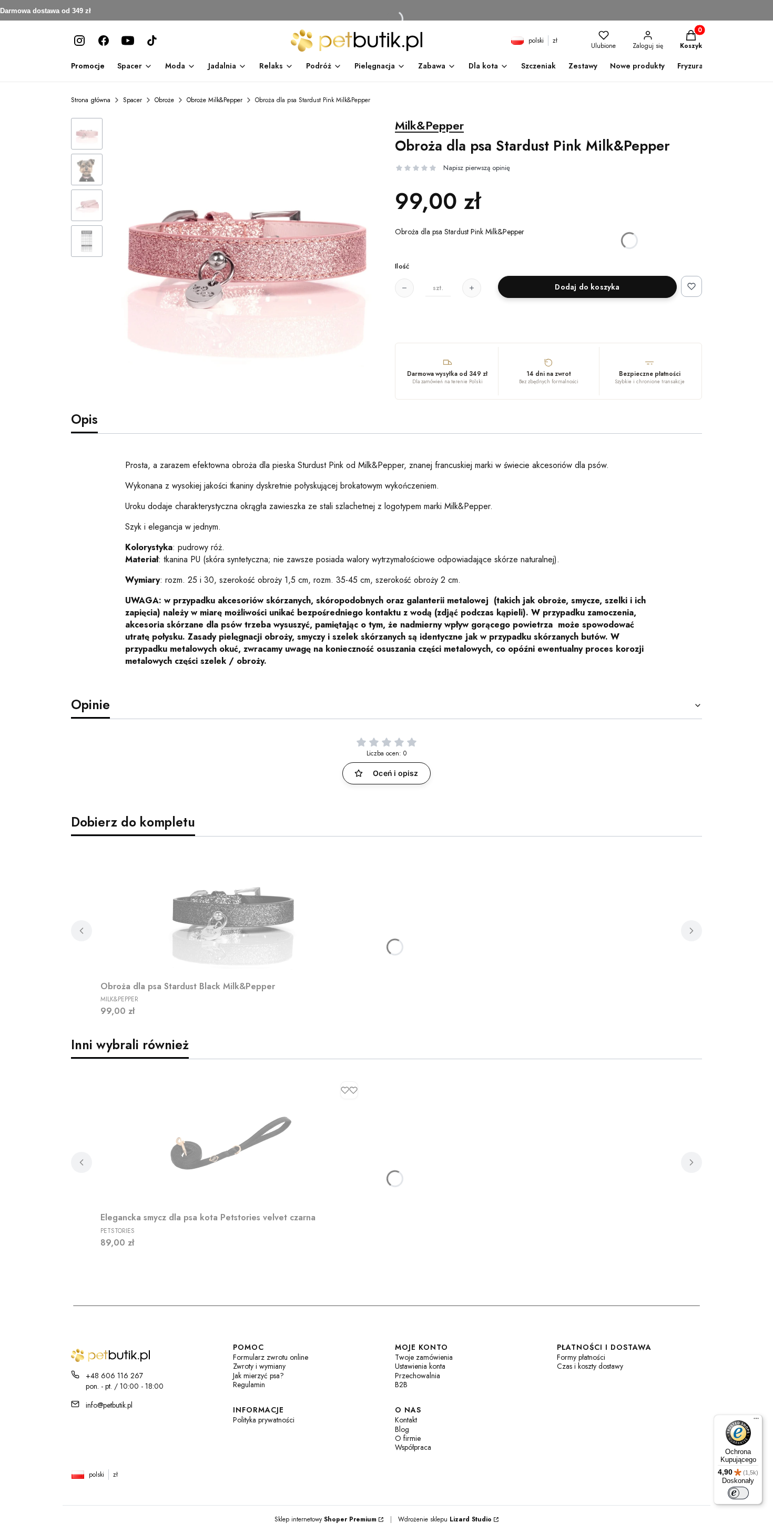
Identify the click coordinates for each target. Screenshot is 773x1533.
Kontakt (406, 1420)
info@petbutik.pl (109, 1405)
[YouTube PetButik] (127, 40)
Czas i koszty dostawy (590, 1366)
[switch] (738, 1493)
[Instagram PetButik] (79, 40)
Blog (402, 1429)
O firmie (408, 1438)
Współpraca (413, 1447)
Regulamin (249, 1384)
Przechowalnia (417, 1375)
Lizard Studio (471, 1519)
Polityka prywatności (263, 1420)
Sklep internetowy (325, 1519)
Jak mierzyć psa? (258, 1375)
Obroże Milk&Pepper (214, 100)
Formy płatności (581, 1357)
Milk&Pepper (429, 125)
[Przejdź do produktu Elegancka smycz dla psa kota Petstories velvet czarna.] (231, 1142)
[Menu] (756, 1421)
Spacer (132, 100)
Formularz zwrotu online (270, 1357)
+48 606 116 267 (114, 1375)
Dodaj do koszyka (587, 287)
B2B (401, 1384)
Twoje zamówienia (424, 1357)
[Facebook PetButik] (103, 40)
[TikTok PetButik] (152, 40)
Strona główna (90, 100)
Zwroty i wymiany (259, 1366)
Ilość (402, 266)
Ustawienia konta (420, 1366)
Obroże (164, 100)
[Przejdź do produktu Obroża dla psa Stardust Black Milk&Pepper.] (231, 911)
